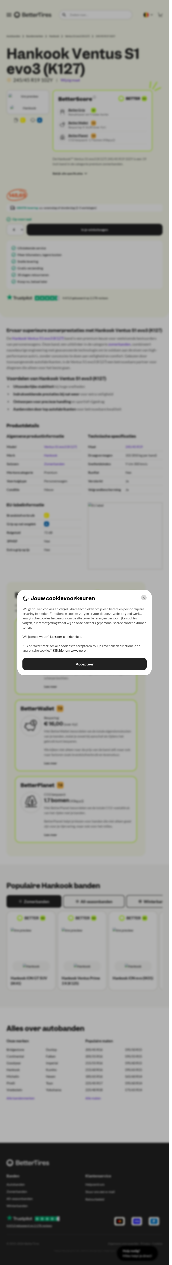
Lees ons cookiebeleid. (66, 636)
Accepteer (84, 664)
